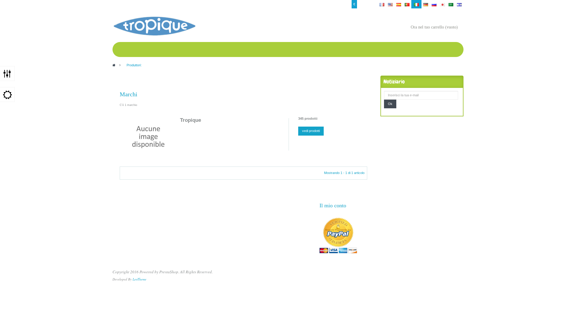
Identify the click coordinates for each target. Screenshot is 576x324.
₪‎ (369, 4)
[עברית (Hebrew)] (459, 4)
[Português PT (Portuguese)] (407, 4)
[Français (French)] (382, 4)
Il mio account (136, 4)
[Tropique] (148, 137)
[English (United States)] (390, 4)
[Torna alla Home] (114, 65)
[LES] (154, 26)
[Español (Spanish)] (398, 4)
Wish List (169, 4)
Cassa (154, 4)
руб (361, 4)
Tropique (190, 120)
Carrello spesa (190, 4)
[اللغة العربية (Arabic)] (451, 4)
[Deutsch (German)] (426, 4)
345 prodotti (307, 118)
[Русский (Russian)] (434, 4)
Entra (118, 4)
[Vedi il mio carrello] (405, 27)
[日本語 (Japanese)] (442, 4)
